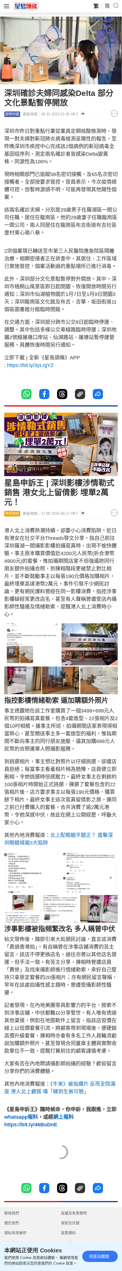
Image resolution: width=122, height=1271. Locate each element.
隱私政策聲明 (15, 1233)
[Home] (26, 6)
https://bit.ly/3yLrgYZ (30, 365)
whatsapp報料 (21, 1117)
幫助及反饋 (70, 1223)
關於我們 (11, 1223)
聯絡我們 (11, 1213)
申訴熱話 (12, 513)
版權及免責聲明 (74, 1213)
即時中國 (12, 114)
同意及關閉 (99, 1256)
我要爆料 (68, 1233)
